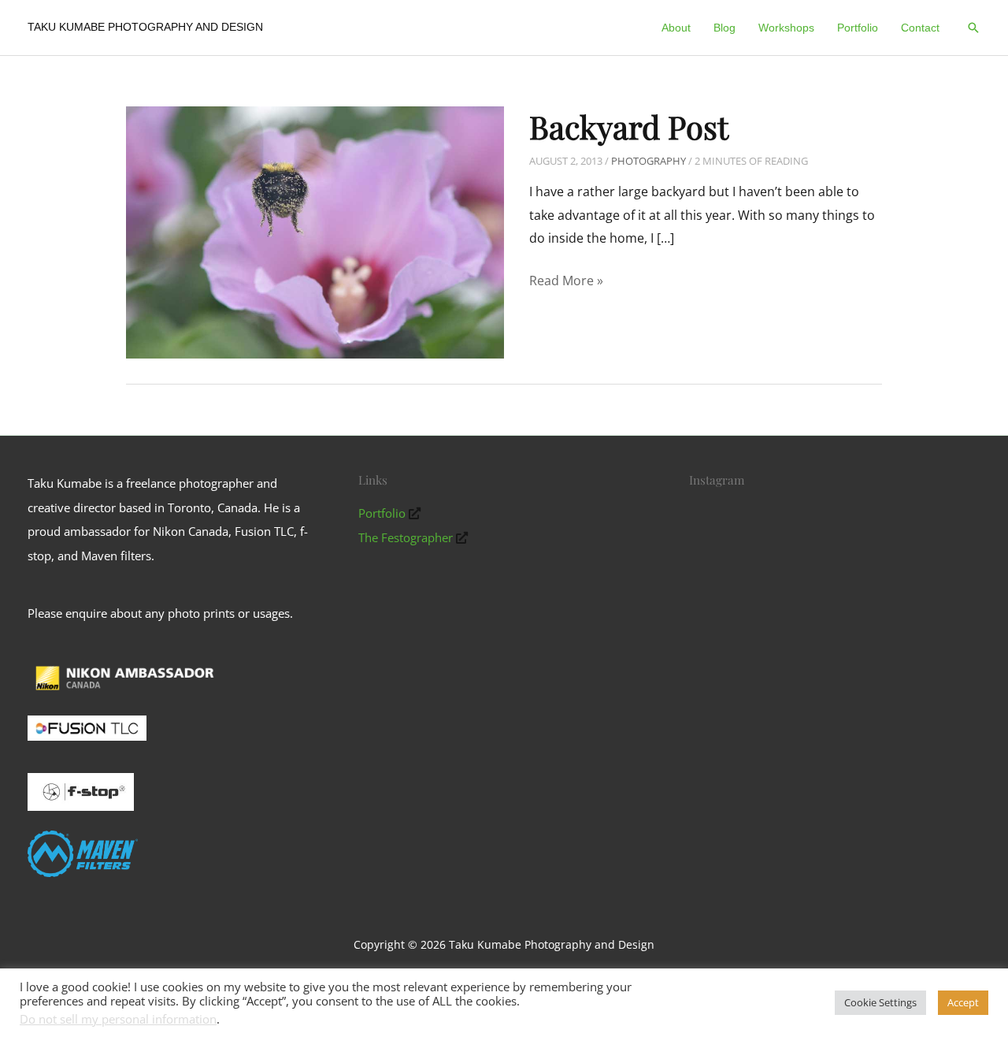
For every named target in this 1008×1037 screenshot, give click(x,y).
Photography (648, 161)
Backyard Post (628, 126)
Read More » (566, 282)
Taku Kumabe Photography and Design (145, 26)
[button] (973, 27)
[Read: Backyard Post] (315, 231)
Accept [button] (963, 1002)
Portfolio (382, 513)
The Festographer (405, 537)
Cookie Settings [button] (880, 1002)
